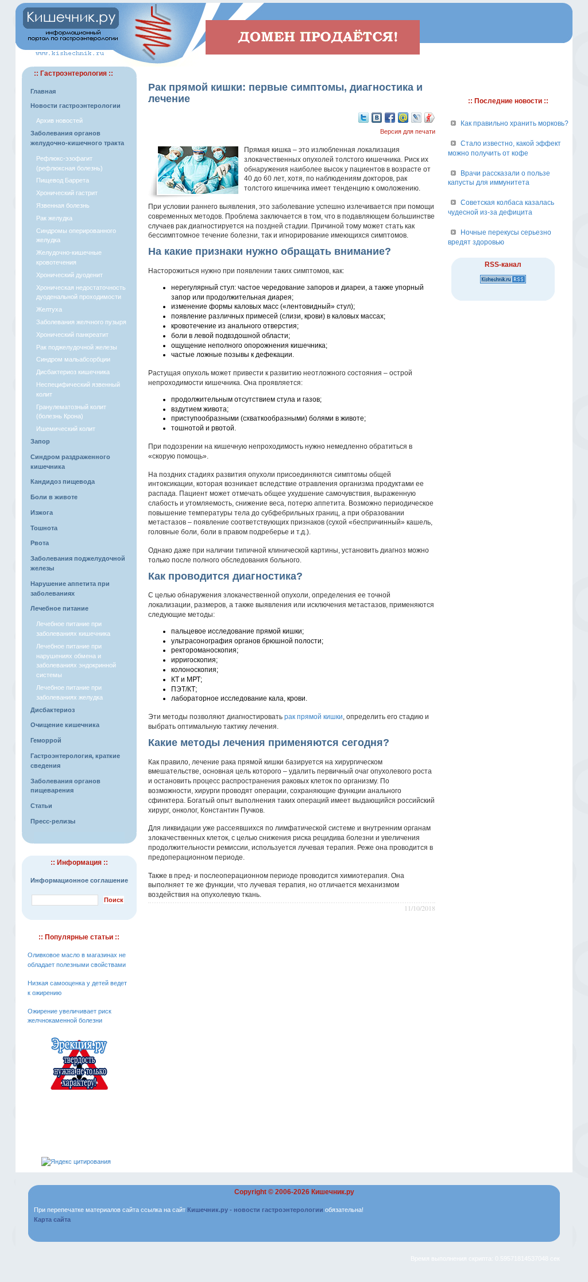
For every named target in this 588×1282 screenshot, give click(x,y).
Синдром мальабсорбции (73, 359)
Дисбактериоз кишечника (73, 371)
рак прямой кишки (313, 717)
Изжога (41, 512)
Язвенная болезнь (63, 205)
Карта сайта (52, 1219)
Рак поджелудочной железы (76, 347)
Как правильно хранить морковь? (514, 123)
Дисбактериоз (52, 709)
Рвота (39, 542)
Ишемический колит (65, 428)
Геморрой (45, 740)
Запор (40, 441)
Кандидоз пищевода (62, 481)
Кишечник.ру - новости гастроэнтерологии (255, 1209)
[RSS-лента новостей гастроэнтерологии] (503, 284)
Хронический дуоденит (69, 274)
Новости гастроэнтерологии (75, 105)
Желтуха (49, 309)
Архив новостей (59, 120)
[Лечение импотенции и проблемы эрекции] (79, 1091)
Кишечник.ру (332, 1192)
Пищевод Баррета (62, 180)
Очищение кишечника (64, 724)
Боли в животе (54, 497)
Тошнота (43, 528)
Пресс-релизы (52, 821)
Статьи (41, 805)
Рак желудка (54, 218)
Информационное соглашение (79, 880)
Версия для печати (407, 131)
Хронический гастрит (67, 192)
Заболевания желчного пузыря (81, 321)
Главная (43, 91)
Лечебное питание (59, 608)
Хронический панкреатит (72, 334)
